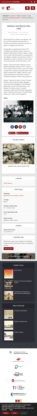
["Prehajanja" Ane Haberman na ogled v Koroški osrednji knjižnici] (8, 295)
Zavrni (14, 413)
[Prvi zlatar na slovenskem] (8, 314)
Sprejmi (6, 413)
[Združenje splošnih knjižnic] (18, 401)
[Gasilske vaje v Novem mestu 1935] (18, 154)
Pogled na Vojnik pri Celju (20, 321)
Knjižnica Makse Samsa (21, 34)
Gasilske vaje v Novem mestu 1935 (18, 166)
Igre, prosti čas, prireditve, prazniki (13, 195)
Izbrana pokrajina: (11, 2)
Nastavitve (23, 413)
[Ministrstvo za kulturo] (18, 353)
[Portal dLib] (18, 374)
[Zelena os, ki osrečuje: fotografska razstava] (8, 284)
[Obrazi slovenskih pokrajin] (18, 387)
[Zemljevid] (27, 8)
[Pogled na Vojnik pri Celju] (8, 325)
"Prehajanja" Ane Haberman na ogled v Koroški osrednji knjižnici (22, 292)
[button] (30, 158)
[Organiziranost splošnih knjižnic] (18, 360)
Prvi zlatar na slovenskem (20, 310)
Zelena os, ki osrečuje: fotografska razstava (23, 281)
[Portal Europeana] (18, 367)
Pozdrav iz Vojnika (18, 332)
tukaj (11, 410)
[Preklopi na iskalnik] (33, 8)
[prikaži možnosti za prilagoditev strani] (31, 2)
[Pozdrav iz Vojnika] (8, 335)
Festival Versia (18, 270)
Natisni (12, 133)
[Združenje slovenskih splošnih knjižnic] (19, 381)
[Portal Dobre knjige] (18, 394)
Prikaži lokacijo (8, 183)
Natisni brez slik (23, 133)
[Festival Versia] (8, 274)
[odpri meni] (3, 8)
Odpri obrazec (8, 248)
